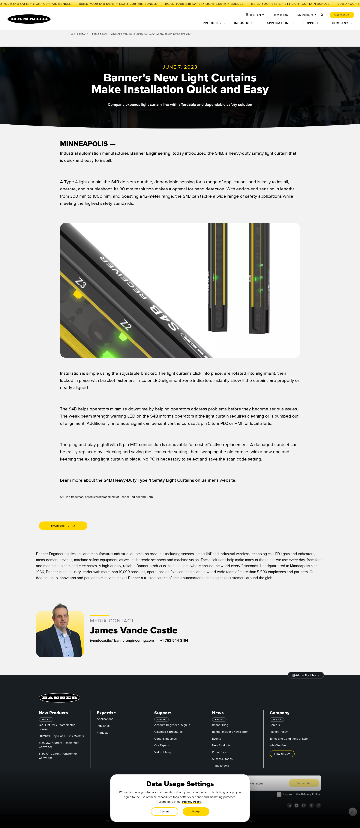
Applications (105, 719)
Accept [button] (196, 811)
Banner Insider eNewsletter (230, 732)
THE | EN (255, 15)
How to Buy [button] (282, 753)
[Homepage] (71, 34)
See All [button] (46, 719)
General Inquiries (165, 739)
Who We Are (278, 745)
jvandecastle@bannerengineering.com (122, 640)
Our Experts (162, 745)
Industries (103, 726)
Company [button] (341, 23)
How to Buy (280, 15)
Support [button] (312, 23)
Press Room (99, 34)
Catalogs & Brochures (168, 732)
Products (102, 733)
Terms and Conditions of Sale (289, 739)
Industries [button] (244, 23)
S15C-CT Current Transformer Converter (58, 756)
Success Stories (222, 759)
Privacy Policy (279, 732)
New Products (221, 745)
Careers (275, 725)
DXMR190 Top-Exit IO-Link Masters (61, 736)
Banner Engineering (150, 153)
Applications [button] (279, 23)
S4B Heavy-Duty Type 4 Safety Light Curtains (149, 480)
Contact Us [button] (341, 15)
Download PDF (61, 525)
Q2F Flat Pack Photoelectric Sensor (57, 727)
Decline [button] (165, 811)
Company (82, 34)
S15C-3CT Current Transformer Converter (59, 745)
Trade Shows (220, 766)
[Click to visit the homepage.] (29, 19)
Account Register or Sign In (172, 725)
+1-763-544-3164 (174, 640)
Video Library (163, 752)
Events (216, 739)
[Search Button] (322, 15)
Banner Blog (220, 725)
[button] (306, 675)
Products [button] (212, 23)
